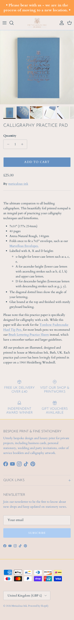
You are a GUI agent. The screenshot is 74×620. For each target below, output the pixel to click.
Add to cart (37, 162)
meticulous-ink (18, 184)
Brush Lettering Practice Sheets (28, 335)
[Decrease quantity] (7, 144)
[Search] (13, 22)
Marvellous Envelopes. (24, 246)
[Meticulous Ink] (37, 23)
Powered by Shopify (38, 605)
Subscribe (36, 533)
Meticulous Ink (19, 605)
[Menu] (4, 22)
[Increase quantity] (23, 144)
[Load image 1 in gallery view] (37, 67)
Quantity (9, 136)
